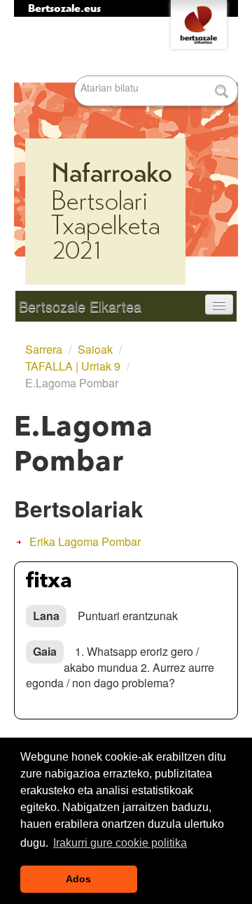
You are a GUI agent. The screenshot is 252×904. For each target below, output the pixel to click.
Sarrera (43, 349)
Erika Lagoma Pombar (85, 541)
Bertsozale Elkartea (80, 306)
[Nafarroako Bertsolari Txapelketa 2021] (126, 154)
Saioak (95, 349)
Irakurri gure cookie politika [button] (120, 843)
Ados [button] (78, 878)
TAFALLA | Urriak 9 (72, 366)
